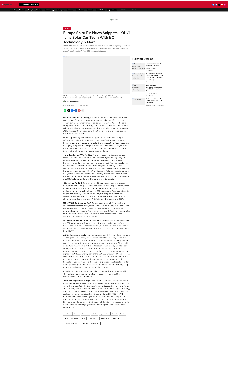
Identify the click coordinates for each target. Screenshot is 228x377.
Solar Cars (74, 319)
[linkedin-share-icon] (75, 111)
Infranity (85, 323)
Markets (13, 10)
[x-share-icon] (68, 111)
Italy (66, 319)
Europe (76, 314)
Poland (114, 314)
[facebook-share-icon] (72, 111)
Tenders (90, 10)
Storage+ (60, 10)
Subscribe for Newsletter (29, 5)
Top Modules (112, 10)
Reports (70, 10)
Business (22, 10)
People (30, 10)
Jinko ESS (116, 319)
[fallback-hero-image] (138, 66)
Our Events (80, 10)
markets (67, 314)
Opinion (39, 10)
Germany (85, 314)
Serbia (122, 314)
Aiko (83, 319)
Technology (49, 10)
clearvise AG (105, 319)
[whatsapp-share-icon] (65, 111)
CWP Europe (93, 319)
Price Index (100, 10)
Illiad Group (95, 323)
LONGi (94, 314)
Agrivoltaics (104, 314)
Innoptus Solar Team (71, 323)
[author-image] (64, 101)
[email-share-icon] (79, 111)
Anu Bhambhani (73, 102)
